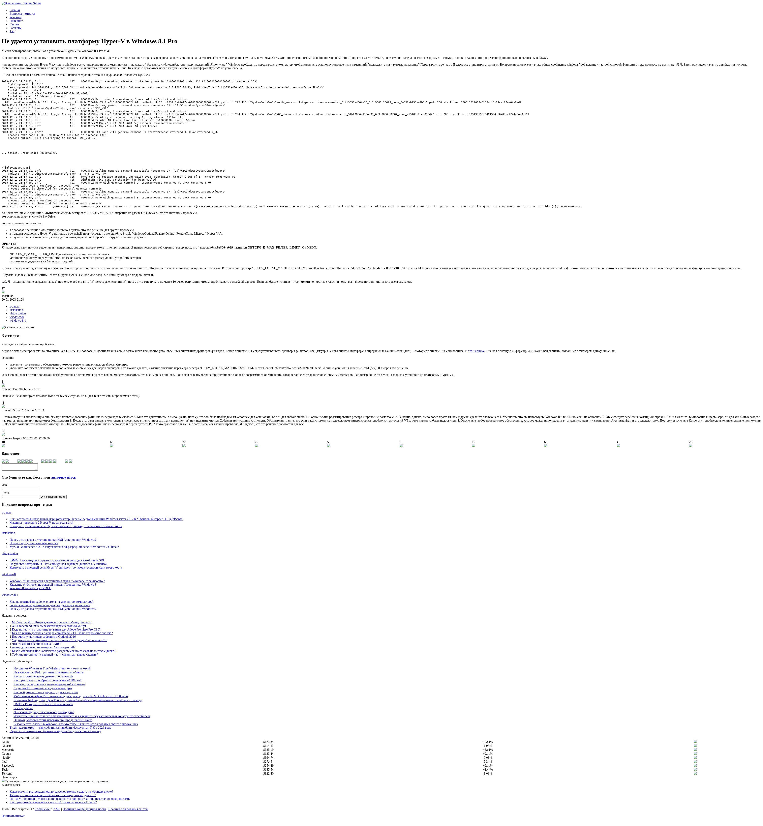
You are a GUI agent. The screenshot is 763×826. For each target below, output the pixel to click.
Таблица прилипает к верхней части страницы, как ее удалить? (55, 654)
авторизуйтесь (63, 477)
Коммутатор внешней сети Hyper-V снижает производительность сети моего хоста (66, 526)
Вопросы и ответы (22, 13)
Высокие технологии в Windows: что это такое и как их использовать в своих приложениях (76, 724)
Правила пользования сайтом (128, 809)
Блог (13, 31)
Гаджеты (15, 28)
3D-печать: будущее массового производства (44, 712)
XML (56, 809)
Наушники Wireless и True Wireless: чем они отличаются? (52, 668)
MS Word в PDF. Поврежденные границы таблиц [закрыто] (52, 622)
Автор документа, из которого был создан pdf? (43, 647)
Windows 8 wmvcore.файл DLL (30, 588)
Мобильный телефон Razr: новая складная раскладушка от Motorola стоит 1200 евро (71, 696)
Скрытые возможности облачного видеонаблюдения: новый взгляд (55, 731)
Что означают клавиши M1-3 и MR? (36, 643)
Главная (15, 10)
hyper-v (14, 306)
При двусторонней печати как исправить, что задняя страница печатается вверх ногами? (70, 798)
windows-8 (17, 317)
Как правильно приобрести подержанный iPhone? (47, 680)
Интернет (16, 20)
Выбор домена (23, 708)
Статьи (14, 24)
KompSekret (42, 809)
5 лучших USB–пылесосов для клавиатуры (43, 688)
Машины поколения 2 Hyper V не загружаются (41, 522)
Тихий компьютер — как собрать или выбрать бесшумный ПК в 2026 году (60, 727)
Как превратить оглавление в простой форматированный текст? (53, 802)
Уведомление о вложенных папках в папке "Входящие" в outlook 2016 (59, 640)
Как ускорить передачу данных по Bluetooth (43, 676)
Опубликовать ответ (53, 496)
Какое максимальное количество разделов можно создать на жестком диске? (63, 651)
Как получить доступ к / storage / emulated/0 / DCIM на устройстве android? (62, 633)
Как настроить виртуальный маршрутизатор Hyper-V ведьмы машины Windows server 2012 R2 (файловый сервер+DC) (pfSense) (96, 519)
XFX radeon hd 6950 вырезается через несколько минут (49, 626)
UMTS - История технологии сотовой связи (43, 704)
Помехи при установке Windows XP (34, 543)
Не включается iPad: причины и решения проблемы (49, 672)
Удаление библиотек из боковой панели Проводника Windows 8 (53, 584)
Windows (15, 17)
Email (5, 492)
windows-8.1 (18, 320)
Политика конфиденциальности (84, 809)
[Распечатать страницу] (18, 327)
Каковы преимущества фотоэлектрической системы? (49, 684)
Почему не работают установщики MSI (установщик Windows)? (53, 539)
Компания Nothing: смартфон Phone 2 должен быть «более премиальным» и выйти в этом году (78, 700)
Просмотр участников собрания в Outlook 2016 (44, 636)
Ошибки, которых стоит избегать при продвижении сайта (53, 720)
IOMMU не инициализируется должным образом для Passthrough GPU (57, 560)
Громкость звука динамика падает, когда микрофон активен (50, 605)
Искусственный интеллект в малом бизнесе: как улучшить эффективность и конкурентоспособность (82, 716)
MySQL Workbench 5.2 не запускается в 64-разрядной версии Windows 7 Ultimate (64, 546)
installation (16, 309)
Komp (33, 3)
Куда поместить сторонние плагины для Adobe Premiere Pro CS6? (56, 629)
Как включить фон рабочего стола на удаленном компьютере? (52, 601)
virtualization (18, 313)
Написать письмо (13, 815)
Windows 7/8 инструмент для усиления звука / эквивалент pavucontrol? (57, 581)
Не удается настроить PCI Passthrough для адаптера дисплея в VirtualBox (58, 564)
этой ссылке (476, 351)
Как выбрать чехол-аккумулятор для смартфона (46, 692)
